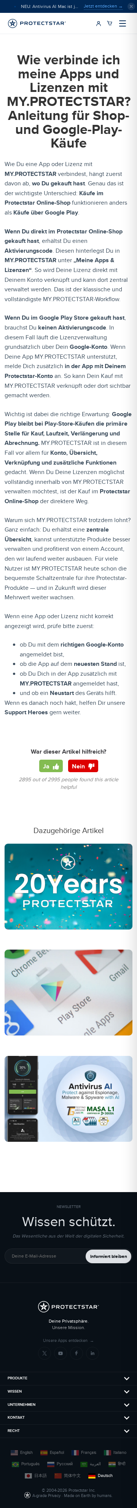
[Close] (131, 6)
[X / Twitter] (44, 1353)
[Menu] (122, 23)
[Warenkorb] (109, 23)
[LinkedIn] (92, 1353)
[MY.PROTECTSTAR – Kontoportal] (98, 23)
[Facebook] (76, 1353)
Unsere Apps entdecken (68, 1340)
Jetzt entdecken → (103, 6)
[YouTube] (60, 1353)
